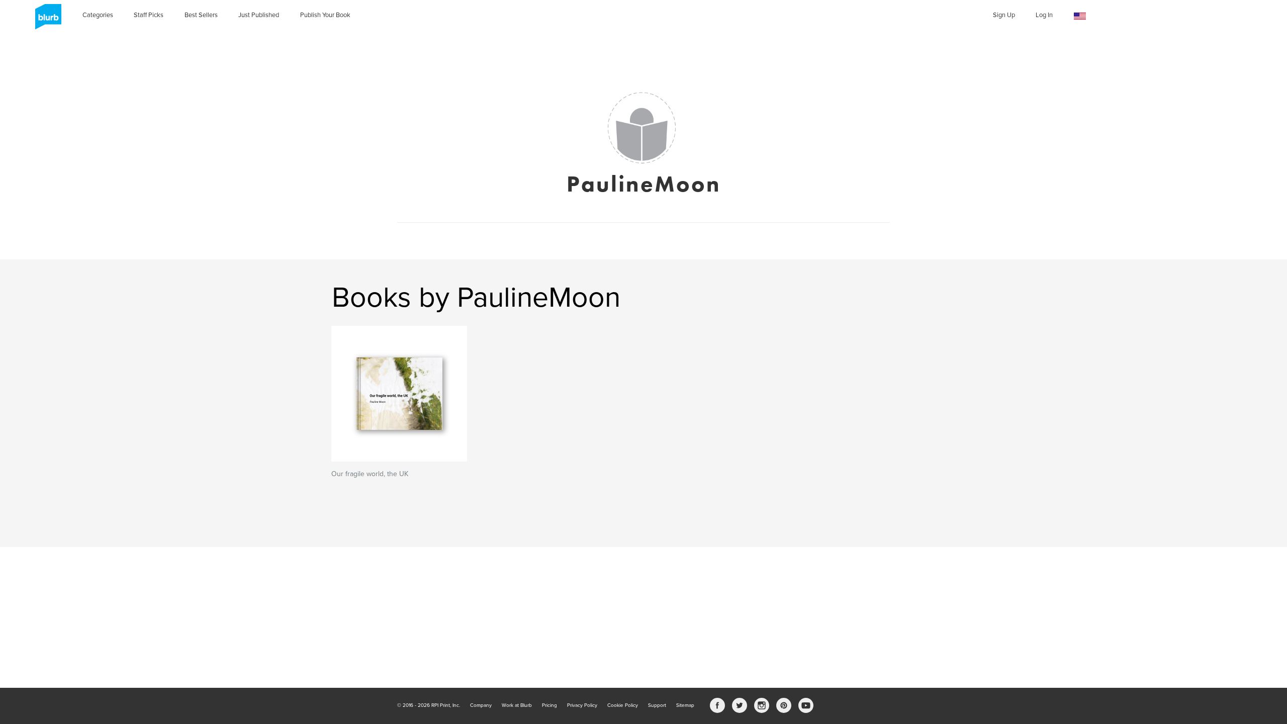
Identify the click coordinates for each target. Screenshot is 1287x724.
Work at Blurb (517, 705)
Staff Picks (148, 15)
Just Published (258, 15)
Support (657, 705)
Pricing (549, 705)
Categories (97, 15)
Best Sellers (201, 15)
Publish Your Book (325, 15)
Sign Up (1004, 15)
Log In (1044, 15)
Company (481, 705)
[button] (1080, 16)
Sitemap (685, 705)
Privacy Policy (582, 705)
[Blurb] (45, 20)
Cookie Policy (622, 705)
